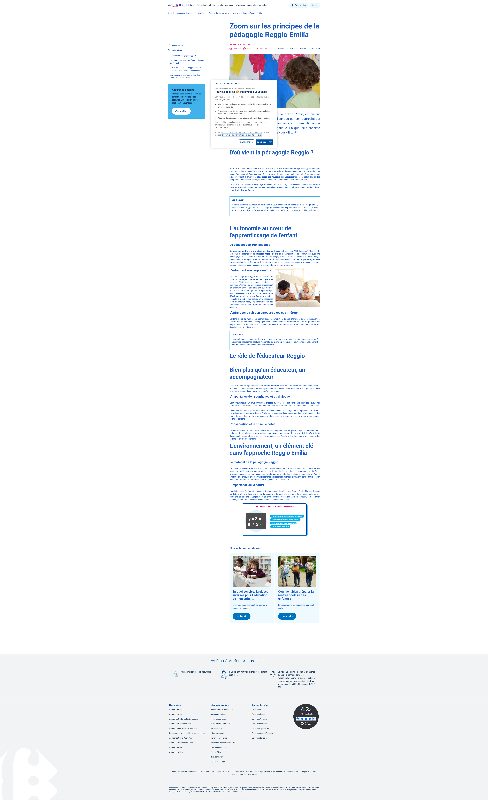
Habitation (190, 5)
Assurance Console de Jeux (180, 724)
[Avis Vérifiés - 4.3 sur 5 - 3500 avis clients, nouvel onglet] (306, 716)
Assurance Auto (175, 714)
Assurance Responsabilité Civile (223, 743)
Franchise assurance (219, 738)
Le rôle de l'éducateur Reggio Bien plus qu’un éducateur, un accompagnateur (185, 69)
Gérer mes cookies (238, 775)
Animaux (229, 5)
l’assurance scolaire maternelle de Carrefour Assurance (267, 342)
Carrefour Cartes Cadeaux (262, 733)
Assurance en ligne (218, 714)
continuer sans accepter (227, 83)
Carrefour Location (259, 724)
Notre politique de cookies (305, 771)
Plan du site (252, 775)
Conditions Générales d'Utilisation (244, 771)
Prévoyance (240, 5)
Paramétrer (246, 142)
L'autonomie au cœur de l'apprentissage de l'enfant (187, 61)
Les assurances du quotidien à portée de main (187, 733)
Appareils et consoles (257, 5)
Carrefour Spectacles (260, 728)
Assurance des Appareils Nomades (183, 728)
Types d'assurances (219, 719)
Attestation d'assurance (220, 724)
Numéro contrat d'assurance (222, 709)
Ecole (211, 13)
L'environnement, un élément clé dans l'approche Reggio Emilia (185, 76)
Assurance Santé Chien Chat (180, 738)
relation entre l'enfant (241, 491)
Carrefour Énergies (259, 738)
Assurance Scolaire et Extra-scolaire (191, 13)
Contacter (237, 49)
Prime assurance (217, 733)
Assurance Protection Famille (181, 743)
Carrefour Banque (259, 714)
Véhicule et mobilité (206, 5)
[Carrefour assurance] (175, 5)
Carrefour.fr (257, 709)
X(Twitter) (263, 49)
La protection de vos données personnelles (276, 771)
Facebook (250, 49)
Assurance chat (175, 747)
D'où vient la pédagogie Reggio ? (183, 56)
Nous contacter (217, 757)
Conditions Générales (179, 771)
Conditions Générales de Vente (217, 771)
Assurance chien (176, 752)
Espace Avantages (218, 762)
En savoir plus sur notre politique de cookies (241, 135)
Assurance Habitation (178, 709)
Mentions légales (196, 771)
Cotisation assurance (219, 747)
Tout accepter (264, 142)
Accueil (171, 13)
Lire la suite (241, 616)
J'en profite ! (181, 111)
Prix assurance (216, 728)
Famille (220, 5)
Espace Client (216, 752)
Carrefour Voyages (259, 719)
